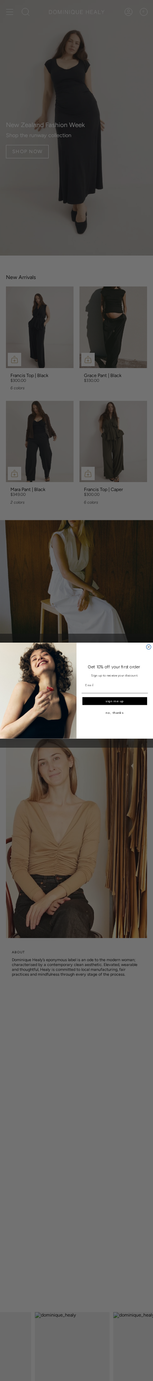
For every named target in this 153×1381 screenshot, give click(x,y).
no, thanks (114, 713)
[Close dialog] (148, 646)
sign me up (114, 701)
